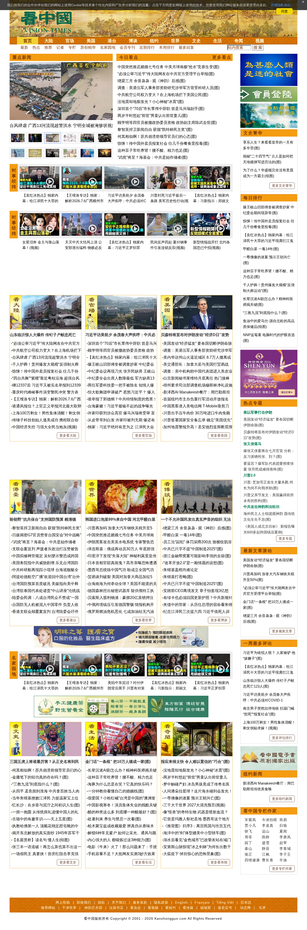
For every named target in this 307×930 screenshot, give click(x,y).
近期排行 (147, 47)
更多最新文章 (282, 631)
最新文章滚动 (257, 550)
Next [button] (227, 225)
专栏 (72, 47)
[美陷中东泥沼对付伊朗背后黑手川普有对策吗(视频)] (124, 666)
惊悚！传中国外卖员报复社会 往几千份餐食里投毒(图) (163, 143)
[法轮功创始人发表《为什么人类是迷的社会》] (268, 56)
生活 (217, 40)
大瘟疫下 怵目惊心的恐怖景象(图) (191, 854)
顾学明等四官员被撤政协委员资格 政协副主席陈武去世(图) (167, 123)
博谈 (133, 40)
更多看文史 (67, 862)
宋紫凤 (250, 820)
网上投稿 (63, 902)
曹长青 (267, 860)
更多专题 (285, 538)
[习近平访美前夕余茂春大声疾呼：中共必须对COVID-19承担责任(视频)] (124, 178)
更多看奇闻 (219, 862)
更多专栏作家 (282, 868)
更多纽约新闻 (282, 799)
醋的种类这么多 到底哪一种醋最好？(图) (122, 812)
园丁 (248, 843)
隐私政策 (161, 902)
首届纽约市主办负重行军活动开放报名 (196, 399)
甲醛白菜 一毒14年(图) (182, 535)
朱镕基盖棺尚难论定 (180, 570)
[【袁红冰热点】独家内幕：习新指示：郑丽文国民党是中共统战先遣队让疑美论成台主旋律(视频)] (210, 178)
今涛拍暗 (269, 820)
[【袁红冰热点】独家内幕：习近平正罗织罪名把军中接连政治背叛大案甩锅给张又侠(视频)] (124, 225)
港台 (112, 40)
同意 (284, 11)
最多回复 (186, 47)
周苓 (248, 837)
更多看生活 (143, 862)
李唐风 (285, 837)
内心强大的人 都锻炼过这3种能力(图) (119, 840)
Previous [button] (23, 225)
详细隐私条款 (281, 5)
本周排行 (166, 47)
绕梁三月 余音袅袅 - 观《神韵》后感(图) (151, 81)
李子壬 (285, 854)
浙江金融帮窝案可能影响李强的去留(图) (197, 556)
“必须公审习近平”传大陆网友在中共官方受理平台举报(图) (166, 74)
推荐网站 (48, 908)
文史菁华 (253, 133)
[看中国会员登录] (268, 94)
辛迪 (283, 860)
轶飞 (248, 831)
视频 (259, 40)
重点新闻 (22, 57)
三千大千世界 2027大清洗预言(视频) (194, 805)
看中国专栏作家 (260, 811)
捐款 (101, 902)
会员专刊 (127, 47)
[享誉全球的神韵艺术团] (268, 352)
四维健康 (252, 860)
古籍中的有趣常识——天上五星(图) (42, 819)
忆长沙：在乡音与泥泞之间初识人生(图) (46, 805)
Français (202, 902)
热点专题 (253, 403)
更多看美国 (219, 435)
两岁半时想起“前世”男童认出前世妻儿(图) (153, 116)
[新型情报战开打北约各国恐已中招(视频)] (210, 225)
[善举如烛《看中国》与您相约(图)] (268, 106)
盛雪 (266, 843)
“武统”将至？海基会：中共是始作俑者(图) (153, 157)
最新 (24, 47)
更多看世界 (143, 620)
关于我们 (119, 902)
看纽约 (170, 908)
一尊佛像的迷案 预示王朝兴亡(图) (191, 798)
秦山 (248, 848)
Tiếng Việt (225, 902)
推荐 (48, 47)
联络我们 (84, 902)
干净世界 (69, 908)
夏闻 (283, 831)
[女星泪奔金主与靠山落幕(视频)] (39, 225)
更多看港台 (67, 620)
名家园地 (107, 47)
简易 (283, 820)
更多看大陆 (67, 435)
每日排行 (253, 197)
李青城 (285, 848)
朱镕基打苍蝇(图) (178, 577)
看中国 (49, 22)
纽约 (154, 40)
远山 (266, 831)
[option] (61, 96)
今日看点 (128, 57)
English (181, 902)
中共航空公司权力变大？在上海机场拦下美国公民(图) (163, 95)
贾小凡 (250, 825)
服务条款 (140, 902)
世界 (175, 40)
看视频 (153, 908)
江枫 (266, 854)
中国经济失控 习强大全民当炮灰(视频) (44, 427)
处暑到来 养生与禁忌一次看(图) (114, 819)
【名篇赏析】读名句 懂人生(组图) (40, 840)
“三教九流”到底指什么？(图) (35, 784)
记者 (60, 47)
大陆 (48, 40)
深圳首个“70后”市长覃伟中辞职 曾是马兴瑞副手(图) (161, 109)
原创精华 (88, 47)
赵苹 (283, 843)
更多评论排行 (282, 738)
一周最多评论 (257, 643)
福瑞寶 (205, 908)
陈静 (266, 837)
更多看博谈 (219, 620)
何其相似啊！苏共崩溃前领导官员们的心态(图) (157, 136)
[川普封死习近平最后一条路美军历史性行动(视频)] (167, 178)
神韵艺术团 (93, 908)
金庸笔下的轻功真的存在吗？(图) (40, 777)
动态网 (245, 908)
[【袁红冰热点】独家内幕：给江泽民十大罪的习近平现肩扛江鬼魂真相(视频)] (39, 178)
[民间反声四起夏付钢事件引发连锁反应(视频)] (167, 225)
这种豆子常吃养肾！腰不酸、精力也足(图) (153, 150)
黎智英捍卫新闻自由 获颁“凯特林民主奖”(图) (155, 129)
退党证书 (225, 908)
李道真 (267, 825)
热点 (36, 47)
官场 (69, 40)
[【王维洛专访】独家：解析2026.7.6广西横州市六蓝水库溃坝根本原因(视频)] (82, 178)
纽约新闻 (253, 774)
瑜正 (248, 854)
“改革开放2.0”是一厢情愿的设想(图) (193, 563)
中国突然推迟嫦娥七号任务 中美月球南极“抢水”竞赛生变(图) (168, 67)
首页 (27, 40)
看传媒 (188, 908)
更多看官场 (143, 435)
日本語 (246, 902)
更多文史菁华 (282, 185)
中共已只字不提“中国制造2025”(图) (193, 549)
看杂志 (135, 908)
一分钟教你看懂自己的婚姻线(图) (116, 791)
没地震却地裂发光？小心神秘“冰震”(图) (151, 102)
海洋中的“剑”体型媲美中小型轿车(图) (194, 833)
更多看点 (221, 57)
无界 (262, 908)
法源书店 (116, 908)
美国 (91, 40)
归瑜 (283, 825)
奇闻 (238, 40)
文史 (196, 40)
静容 (266, 848)
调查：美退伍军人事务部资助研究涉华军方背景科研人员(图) (169, 88)
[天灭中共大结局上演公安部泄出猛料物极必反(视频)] (82, 225)
